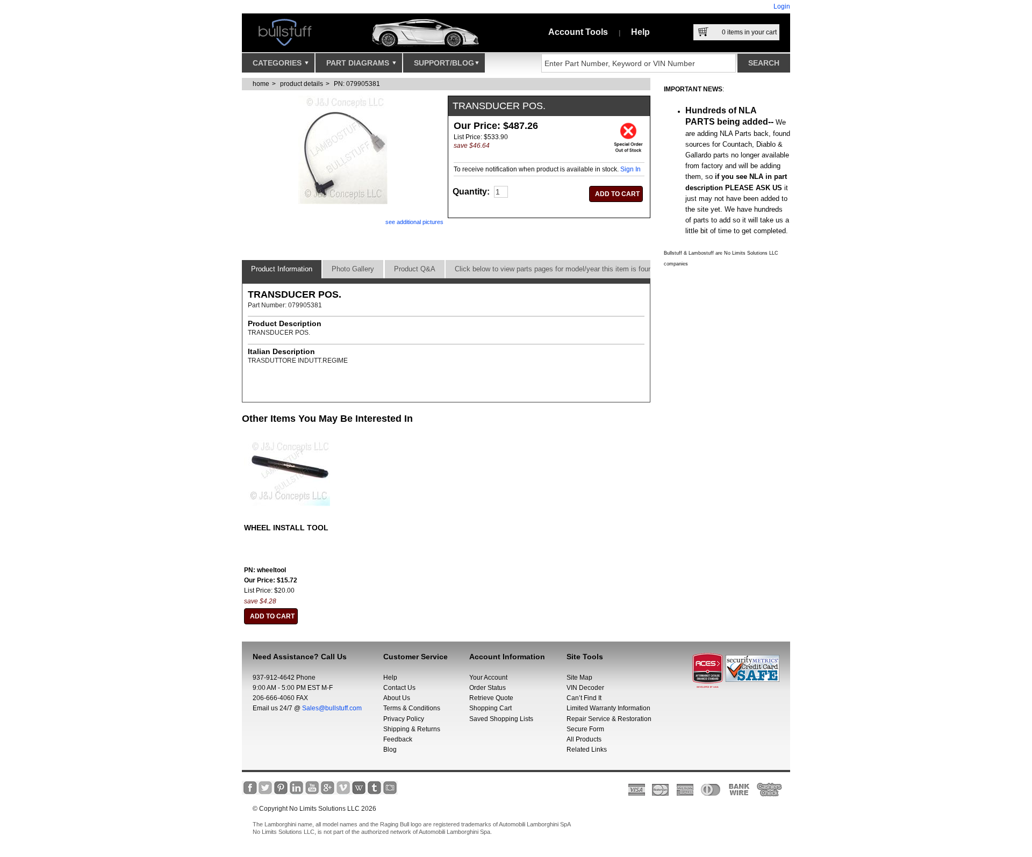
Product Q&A (414, 269)
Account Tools (578, 32)
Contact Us (399, 688)
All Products (584, 739)
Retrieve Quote (491, 698)
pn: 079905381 (357, 84)
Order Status (487, 688)
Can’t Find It (584, 698)
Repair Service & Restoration (609, 719)
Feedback (397, 739)
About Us (396, 698)
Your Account (488, 677)
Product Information (281, 269)
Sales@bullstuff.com (332, 708)
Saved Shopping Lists (501, 719)
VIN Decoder (585, 688)
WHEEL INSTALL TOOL (286, 527)
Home (261, 84)
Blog (390, 749)
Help (640, 32)
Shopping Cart (490, 708)
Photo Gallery (353, 269)
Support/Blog (444, 63)
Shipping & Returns (411, 729)
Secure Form (585, 729)
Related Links (587, 749)
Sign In (630, 169)
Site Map (579, 677)
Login (781, 6)
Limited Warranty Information (608, 708)
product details (301, 84)
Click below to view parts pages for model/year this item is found (555, 269)
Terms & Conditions (411, 708)
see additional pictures (414, 222)
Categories (278, 63)
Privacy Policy (403, 719)
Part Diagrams (358, 63)
